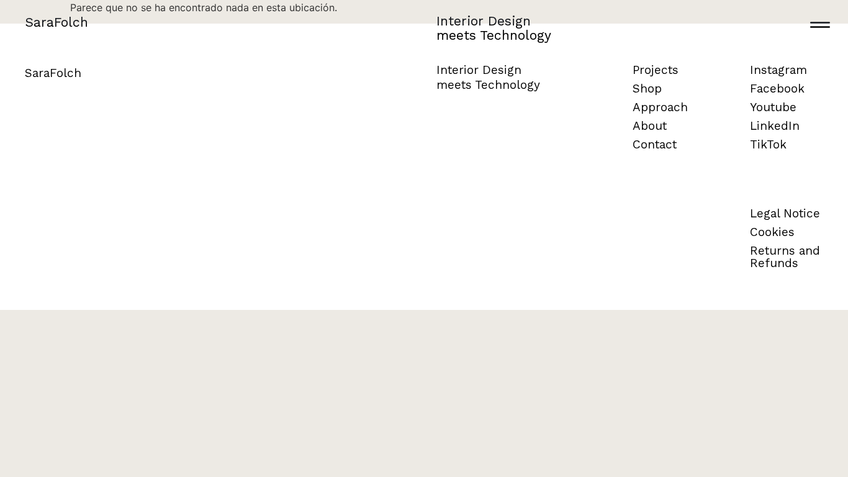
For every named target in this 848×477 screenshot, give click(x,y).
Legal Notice (785, 213)
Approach (660, 107)
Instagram (778, 70)
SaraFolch (56, 22)
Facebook (777, 88)
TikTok (768, 144)
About (650, 126)
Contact (655, 144)
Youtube (773, 107)
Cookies (772, 232)
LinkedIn (775, 126)
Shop (647, 88)
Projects (656, 70)
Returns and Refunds (785, 256)
